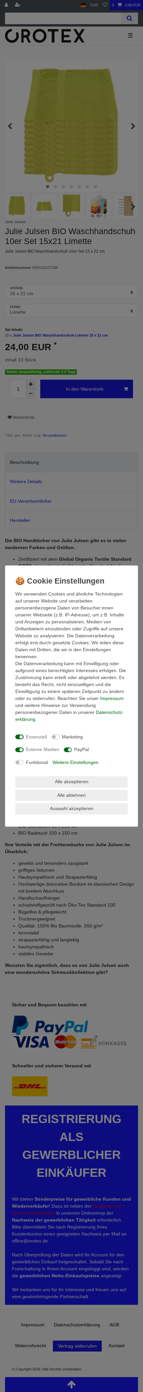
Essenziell (36, 736)
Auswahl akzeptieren (71, 808)
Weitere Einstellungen (75, 762)
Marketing (72, 736)
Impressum (112, 698)
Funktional (37, 762)
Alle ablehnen (71, 795)
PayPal (81, 749)
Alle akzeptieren (71, 781)
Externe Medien (42, 749)
